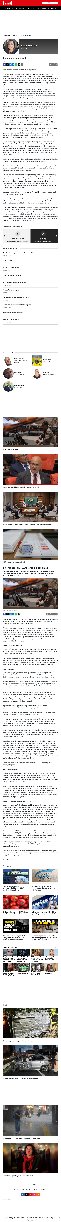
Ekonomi (14, 8)
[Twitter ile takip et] (27, 1194)
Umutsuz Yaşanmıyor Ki (25, 35)
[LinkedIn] (13, 64)
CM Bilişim (8, 1199)
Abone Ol (45, 3)
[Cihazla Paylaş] (19, 64)
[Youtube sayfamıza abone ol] (30, 1194)
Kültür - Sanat (41, 8)
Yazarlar (50, 8)
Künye (22, 1189)
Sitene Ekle (43, 1189)
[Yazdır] (22, 64)
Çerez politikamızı (23, 1218)
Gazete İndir (54, 3)
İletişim (28, 1189)
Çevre (57, 8)
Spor (27, 8)
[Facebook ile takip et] (23, 1194)
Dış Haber (22, 8)
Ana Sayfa (7, 35)
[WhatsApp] (16, 64)
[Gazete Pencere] (7, 3)
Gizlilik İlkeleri (35, 1189)
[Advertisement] (30, 337)
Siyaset (33, 8)
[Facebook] (4, 64)
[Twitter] (7, 64)
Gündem (7, 8)
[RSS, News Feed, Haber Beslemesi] (38, 1194)
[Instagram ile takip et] (34, 1194)
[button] (50, 64)
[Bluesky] (10, 64)
